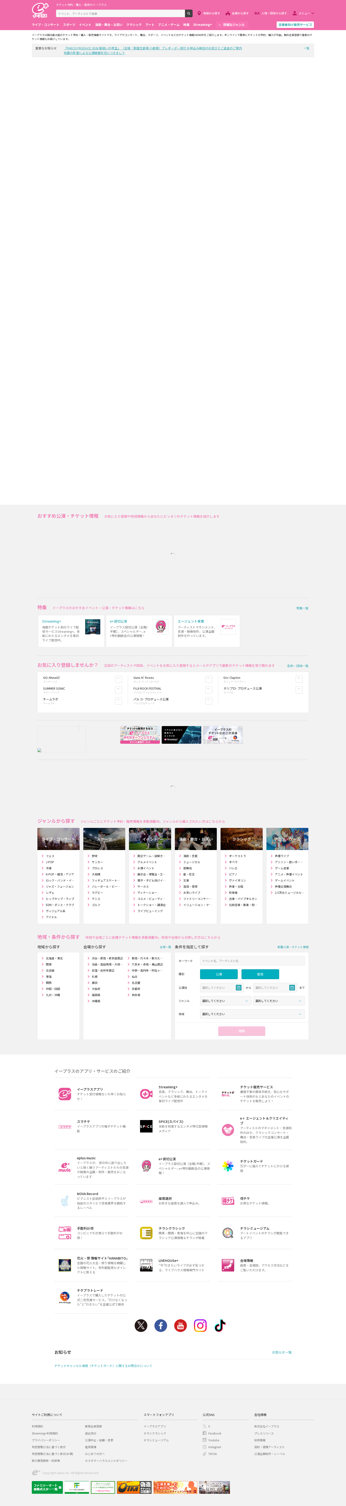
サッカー (97, 862)
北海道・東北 (54, 958)
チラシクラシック (155, 1433)
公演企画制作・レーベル (269, 1454)
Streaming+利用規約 (45, 1433)
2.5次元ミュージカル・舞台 (290, 892)
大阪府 (96, 989)
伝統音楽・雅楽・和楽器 (244, 905)
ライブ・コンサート (45, 24)
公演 (219, 974)
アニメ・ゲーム (169, 24)
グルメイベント (147, 862)
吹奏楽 (233, 892)
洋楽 (49, 868)
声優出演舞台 (283, 886)
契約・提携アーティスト (269, 1447)
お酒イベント (145, 868)
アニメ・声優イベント (289, 874)
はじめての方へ (95, 1454)
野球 (94, 856)
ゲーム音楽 (282, 868)
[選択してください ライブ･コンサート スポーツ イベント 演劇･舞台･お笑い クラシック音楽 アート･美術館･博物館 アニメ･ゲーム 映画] (225, 1000)
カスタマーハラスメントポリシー (106, 1460)
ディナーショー (147, 892)
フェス (50, 856)
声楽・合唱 (236, 886)
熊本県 (136, 995)
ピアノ (233, 874)
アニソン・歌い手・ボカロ (290, 862)
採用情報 (260, 1440)
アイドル (51, 917)
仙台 (134, 976)
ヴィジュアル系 (55, 911)
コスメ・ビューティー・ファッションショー (152, 899)
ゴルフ (96, 905)
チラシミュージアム (156, 1440)
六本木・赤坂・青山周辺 (147, 964)
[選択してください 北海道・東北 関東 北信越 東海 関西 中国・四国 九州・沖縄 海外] (252, 1014)
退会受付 (90, 1433)
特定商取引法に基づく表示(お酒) (52, 1454)
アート (149, 24)
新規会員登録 (93, 1426)
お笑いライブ (191, 892)
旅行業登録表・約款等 (46, 1460)
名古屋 (136, 983)
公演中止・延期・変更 (99, 1440)
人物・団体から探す (274, 13)
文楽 (186, 880)
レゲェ (50, 892)
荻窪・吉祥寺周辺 (103, 970)
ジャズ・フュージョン (60, 886)
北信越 (50, 970)
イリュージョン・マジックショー (198, 905)
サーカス (143, 886)
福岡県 (96, 995)
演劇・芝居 (190, 856)
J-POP (50, 862)
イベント (85, 24)
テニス (96, 899)
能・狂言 (189, 874)
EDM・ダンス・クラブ (60, 905)
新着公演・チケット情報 (293, 947)
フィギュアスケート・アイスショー (107, 880)
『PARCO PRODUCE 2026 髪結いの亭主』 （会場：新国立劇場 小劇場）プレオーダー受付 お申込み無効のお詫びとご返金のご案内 (153, 48)
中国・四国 (53, 989)
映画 (186, 24)
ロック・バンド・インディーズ (61, 880)
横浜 (94, 983)
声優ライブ (282, 856)
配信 (260, 974)
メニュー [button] (304, 13)
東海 (49, 976)
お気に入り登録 (302, 679)
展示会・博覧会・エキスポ (152, 874)
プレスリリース (264, 1433)
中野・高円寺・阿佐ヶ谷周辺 (148, 970)
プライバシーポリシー (46, 1440)
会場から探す (240, 13)
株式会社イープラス (266, 1426)
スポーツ (69, 24)
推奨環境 (90, 1447)
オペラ (233, 862)
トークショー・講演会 (151, 905)
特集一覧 (302, 608)
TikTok (220, 1325)
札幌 (94, 976)
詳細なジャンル (234, 24)
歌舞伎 (187, 868)
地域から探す (211, 13)
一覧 (306, 48)
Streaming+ (202, 24)
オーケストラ (237, 856)
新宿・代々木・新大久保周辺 (148, 958)
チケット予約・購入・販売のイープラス (81, 5)
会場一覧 (165, 947)
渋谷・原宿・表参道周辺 (107, 958)
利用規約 (37, 1426)
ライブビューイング (150, 911)
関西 (49, 983)
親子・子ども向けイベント (152, 880)
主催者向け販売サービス (295, 24)
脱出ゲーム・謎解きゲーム (152, 856)
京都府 (136, 989)
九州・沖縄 (53, 995)
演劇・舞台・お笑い (109, 24)
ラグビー (97, 892)
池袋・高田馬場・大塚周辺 (108, 964)
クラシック (134, 24)
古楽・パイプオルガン (243, 899)
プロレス (97, 868)
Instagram (200, 1325)
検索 (192, 15)
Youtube (180, 1325)
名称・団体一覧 (298, 666)
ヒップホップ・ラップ (60, 899)
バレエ (233, 868)
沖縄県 (96, 1001)
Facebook (160, 1325)
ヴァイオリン (237, 880)
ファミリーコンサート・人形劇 (198, 899)
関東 (49, 964)
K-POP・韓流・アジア (60, 874)
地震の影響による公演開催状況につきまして (94, 53)
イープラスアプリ (155, 1426)
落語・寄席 (190, 886)
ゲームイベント (285, 880)
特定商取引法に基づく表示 (49, 1447)
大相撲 (96, 874)
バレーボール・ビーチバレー (107, 886)
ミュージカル (191, 862)
